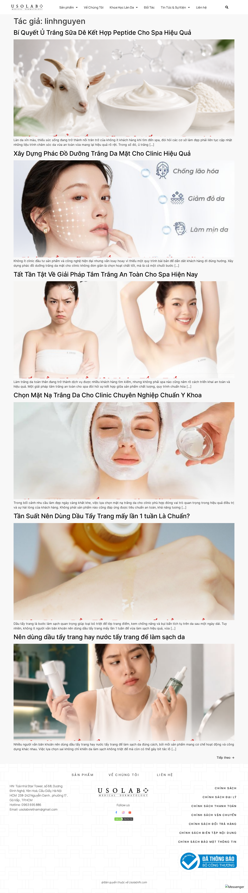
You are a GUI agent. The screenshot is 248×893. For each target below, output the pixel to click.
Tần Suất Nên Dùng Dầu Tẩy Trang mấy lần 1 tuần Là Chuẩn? (102, 516)
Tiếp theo (225, 757)
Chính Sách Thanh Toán (214, 806)
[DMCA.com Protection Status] (123, 820)
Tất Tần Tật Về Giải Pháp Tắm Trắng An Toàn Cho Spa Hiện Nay (106, 274)
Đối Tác (149, 7)
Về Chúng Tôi (93, 7)
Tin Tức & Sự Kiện (173, 7)
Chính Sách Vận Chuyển (214, 815)
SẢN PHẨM (83, 775)
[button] (226, 7)
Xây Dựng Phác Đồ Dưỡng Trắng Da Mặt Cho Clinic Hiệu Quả (102, 153)
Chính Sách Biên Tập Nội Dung (208, 833)
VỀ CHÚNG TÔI (124, 775)
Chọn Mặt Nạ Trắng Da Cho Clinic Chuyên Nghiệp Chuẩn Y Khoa (108, 395)
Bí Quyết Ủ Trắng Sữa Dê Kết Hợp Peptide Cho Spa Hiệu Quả (102, 32)
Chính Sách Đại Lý (220, 797)
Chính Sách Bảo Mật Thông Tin (207, 842)
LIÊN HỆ (165, 775)
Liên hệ (201, 7)
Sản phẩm (66, 7)
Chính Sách (226, 788)
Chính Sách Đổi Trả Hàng (213, 824)
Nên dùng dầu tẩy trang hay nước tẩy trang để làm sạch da (99, 637)
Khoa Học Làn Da (122, 7)
